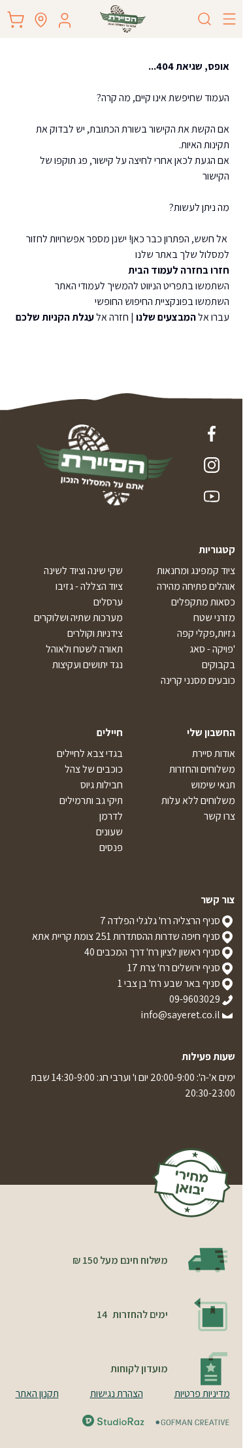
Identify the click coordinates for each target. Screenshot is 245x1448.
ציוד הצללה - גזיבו (89, 586)
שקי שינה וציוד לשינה (83, 570)
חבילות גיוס (101, 785)
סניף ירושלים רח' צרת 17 (173, 967)
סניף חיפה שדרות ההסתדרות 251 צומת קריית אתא (126, 936)
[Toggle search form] (204, 19)
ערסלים (108, 602)
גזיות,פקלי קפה (206, 633)
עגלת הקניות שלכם (55, 317)
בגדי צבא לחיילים (90, 753)
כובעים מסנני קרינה (198, 680)
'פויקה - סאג (212, 649)
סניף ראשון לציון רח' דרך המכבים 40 (152, 952)
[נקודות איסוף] (41, 20)
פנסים (111, 847)
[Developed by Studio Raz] (113, 1420)
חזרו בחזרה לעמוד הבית (178, 270)
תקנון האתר (37, 1393)
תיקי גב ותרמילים (91, 800)
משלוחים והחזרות (202, 769)
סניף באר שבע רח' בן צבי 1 (169, 983)
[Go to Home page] (123, 19)
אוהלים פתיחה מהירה (196, 586)
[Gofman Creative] (192, 1422)
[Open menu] (229, 18)
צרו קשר (219, 816)
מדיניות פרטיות (202, 1393)
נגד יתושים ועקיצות (87, 664)
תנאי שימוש (213, 785)
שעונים (109, 832)
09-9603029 (194, 999)
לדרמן (111, 816)
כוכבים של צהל (94, 769)
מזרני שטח (214, 617)
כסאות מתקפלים (203, 602)
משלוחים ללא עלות (198, 800)
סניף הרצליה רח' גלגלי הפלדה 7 (160, 920)
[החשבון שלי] (65, 20)
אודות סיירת (213, 753)
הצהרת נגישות (116, 1393)
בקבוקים (218, 664)
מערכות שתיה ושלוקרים (78, 617)
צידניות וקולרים (95, 633)
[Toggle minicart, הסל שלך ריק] (16, 20)
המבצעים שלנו (166, 317)
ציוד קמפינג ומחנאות (196, 570)
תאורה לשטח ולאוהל (84, 649)
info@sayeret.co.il (180, 1015)
